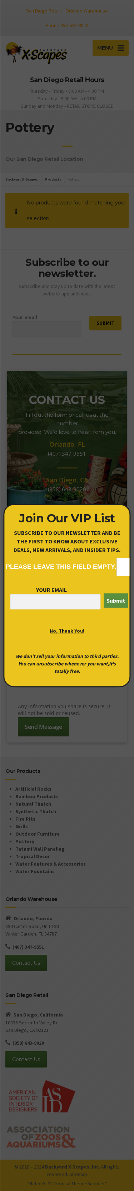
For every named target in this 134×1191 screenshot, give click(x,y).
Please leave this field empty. (61, 566)
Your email (51, 589)
